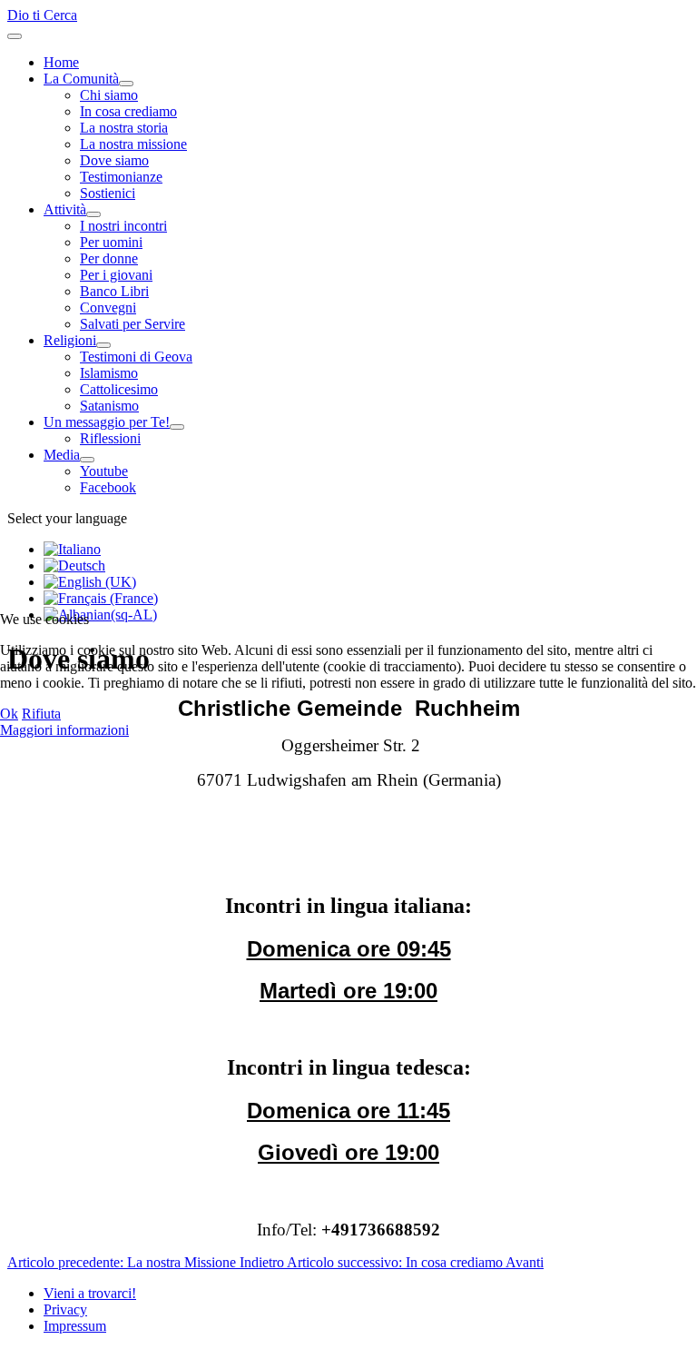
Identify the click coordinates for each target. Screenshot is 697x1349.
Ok (9, 713)
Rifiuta (41, 713)
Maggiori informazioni (64, 730)
